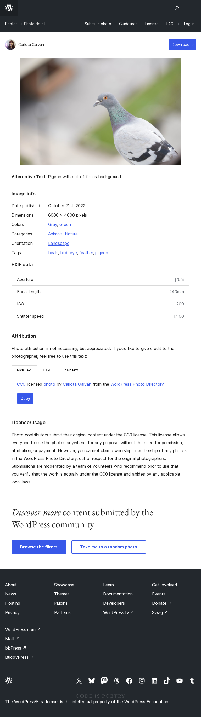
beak (53, 252)
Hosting (12, 603)
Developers (114, 603)
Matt (12, 638)
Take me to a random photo (108, 547)
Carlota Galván (31, 44)
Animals (55, 233)
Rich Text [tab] (24, 370)
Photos (11, 23)
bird (64, 252)
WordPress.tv (118, 612)
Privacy (12, 612)
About (11, 584)
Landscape (58, 243)
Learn (108, 584)
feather (86, 252)
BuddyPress (19, 657)
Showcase (64, 584)
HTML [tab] (47, 370)
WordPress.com (23, 629)
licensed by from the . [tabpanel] (91, 384)
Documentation (118, 594)
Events (158, 594)
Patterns (62, 612)
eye (73, 252)
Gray (52, 224)
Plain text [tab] (71, 370)
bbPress (15, 648)
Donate (162, 603)
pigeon (101, 252)
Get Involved (164, 584)
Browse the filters (39, 547)
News (10, 594)
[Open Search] (177, 8)
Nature (71, 233)
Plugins (61, 603)
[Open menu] (192, 8)
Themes (62, 594)
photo (49, 384)
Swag (160, 612)
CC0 (21, 384)
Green (65, 224)
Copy (25, 398)
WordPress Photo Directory (137, 384)
